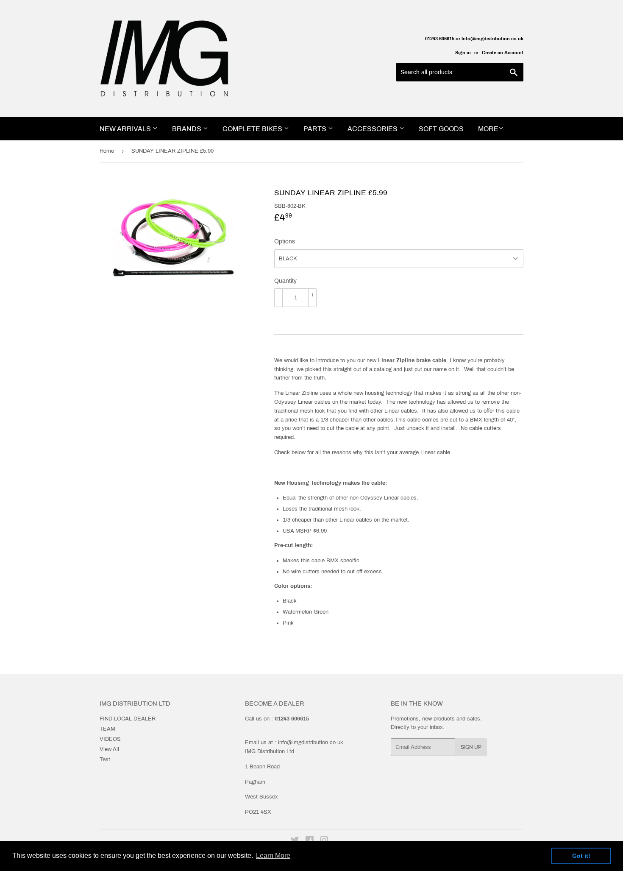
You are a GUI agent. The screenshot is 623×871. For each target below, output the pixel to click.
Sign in (463, 52)
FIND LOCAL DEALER (128, 719)
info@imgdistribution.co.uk (310, 742)
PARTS (315, 128)
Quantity (285, 281)
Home (107, 151)
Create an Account (502, 52)
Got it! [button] (581, 855)
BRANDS (187, 128)
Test (105, 759)
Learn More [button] (273, 855)
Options (284, 241)
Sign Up (471, 747)
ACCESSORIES (373, 128)
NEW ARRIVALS (126, 128)
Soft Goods (441, 128)
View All (109, 749)
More (488, 128)
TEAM (107, 729)
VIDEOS (110, 739)
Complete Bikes (253, 128)
